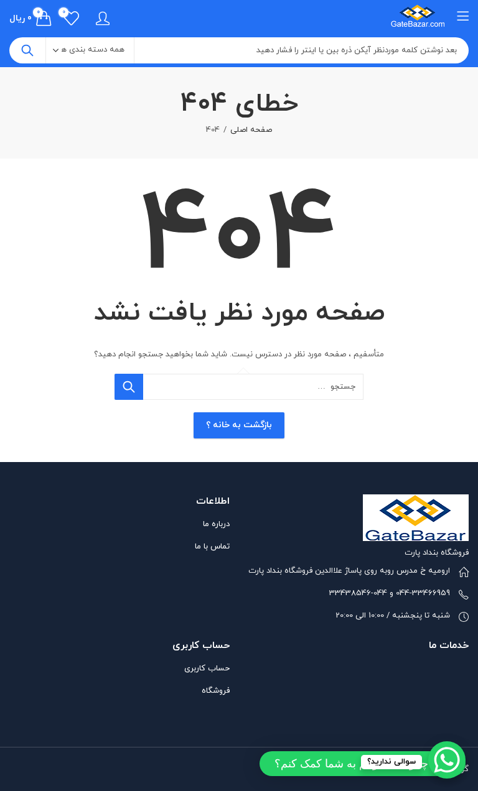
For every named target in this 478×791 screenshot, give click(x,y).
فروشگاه (216, 690)
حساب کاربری (207, 668)
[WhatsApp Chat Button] (447, 760)
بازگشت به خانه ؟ (239, 425)
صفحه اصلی (251, 130)
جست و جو (27, 50)
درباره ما (216, 524)
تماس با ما (212, 546)
